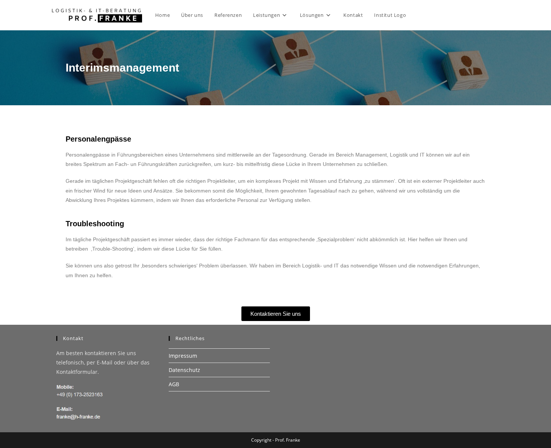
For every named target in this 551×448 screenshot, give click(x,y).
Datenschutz (184, 369)
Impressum (183, 355)
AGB (174, 384)
